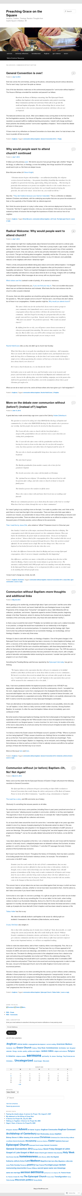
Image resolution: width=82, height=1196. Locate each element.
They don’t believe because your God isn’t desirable (31, 196)
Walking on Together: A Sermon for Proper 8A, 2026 (23, 1121)
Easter (51, 1140)
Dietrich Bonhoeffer (19, 1141)
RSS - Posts (10, 1012)
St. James (53, 1056)
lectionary (62, 1048)
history (34, 1048)
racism (66, 53)
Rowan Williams (32, 1168)
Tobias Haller (10, 911)
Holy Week (41, 1048)
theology (59, 1056)
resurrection (22, 1168)
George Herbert (38, 1149)
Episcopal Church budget (36, 1145)
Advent (22, 1129)
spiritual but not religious (51, 1172)
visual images (38, 1061)
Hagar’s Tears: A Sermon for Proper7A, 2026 (20, 1123)
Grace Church (23, 1047)
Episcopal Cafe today (56, 662)
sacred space (43, 1168)
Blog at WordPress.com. (41, 1189)
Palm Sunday (15, 1165)
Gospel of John (62, 1148)
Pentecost (23, 1165)
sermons (9, 53)
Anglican (46, 53)
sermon (25, 1172)
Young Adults (37, 1180)
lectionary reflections (21, 53)
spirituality (45, 1056)
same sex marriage (13, 1172)
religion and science (60, 1051)
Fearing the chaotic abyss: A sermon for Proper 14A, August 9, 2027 (28, 1114)
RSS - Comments (12, 1015)
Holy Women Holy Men (12, 1157)
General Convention (50, 1145)
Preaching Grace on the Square (24, 13)
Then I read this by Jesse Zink (16, 525)
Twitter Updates (12, 1103)
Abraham (15, 1129)
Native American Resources (15, 58)
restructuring (11, 1168)
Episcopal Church (46, 992)
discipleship (31, 1140)
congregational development (37, 1044)
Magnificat (44, 1161)
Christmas (45, 1137)
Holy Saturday (58, 1153)
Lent (27, 1160)
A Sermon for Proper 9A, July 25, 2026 (18, 1119)
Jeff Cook (53, 219)
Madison (35, 1160)
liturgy (14, 1051)
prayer (56, 1165)
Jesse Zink (66, 580)
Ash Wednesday (43, 1134)
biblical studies (22, 1044)
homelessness (36, 53)
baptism (58, 1134)
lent (68, 1048)
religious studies (21, 1056)
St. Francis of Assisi (12, 1177)
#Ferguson (9, 1129)
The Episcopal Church (63, 219)
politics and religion (34, 1051)
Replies (56, 392)
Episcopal (65, 1141)
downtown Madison (64, 1044)
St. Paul (20, 1177)
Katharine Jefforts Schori (64, 756)
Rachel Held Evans (13, 346)
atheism (51, 1134)
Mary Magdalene (60, 1161)
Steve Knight (28, 172)
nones (8, 1165)
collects (71, 1137)
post (26, 162)
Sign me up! (11, 1033)
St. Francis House (65, 1173)
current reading (51, 1044)
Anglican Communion (49, 1129)
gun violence (57, 53)
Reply (59, 139)
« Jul (19, 1084)
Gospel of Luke (13, 1152)
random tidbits (47, 1051)
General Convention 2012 (48, 139)
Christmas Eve (55, 1137)
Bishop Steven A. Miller (14, 1137)
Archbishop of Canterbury (21, 1133)
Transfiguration (61, 1176)
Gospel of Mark (27, 1152)
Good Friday (49, 1149)
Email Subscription (13, 1020)
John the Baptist (53, 1157)
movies (20, 1051)
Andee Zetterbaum (59, 415)
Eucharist (21, 580)
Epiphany (58, 1141)
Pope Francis (39, 1165)
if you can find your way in (42, 285)
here (21, 751)
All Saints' (31, 1130)
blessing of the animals (31, 1137)
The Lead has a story (13, 799)
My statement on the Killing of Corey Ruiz (20, 1116)
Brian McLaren (27, 219)
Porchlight (49, 1165)
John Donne (42, 1157)
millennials (69, 1161)
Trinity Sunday (10, 1180)
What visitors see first (13, 280)
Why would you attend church (59, 301)
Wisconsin (46, 1061)
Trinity (69, 1177)
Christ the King (64, 1137)
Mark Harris (51, 1161)
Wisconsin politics (24, 1179)
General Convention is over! (24, 73)
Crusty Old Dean (12, 924)
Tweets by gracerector (13, 1106)
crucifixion (9, 1141)
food (14, 1048)
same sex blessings (57, 1168)
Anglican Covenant (66, 1129)
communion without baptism (31, 139)
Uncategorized (24, 1060)
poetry (25, 1051)
